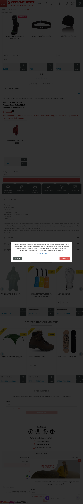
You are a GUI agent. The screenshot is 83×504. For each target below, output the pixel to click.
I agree (64, 258)
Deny (16, 258)
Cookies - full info (41, 253)
